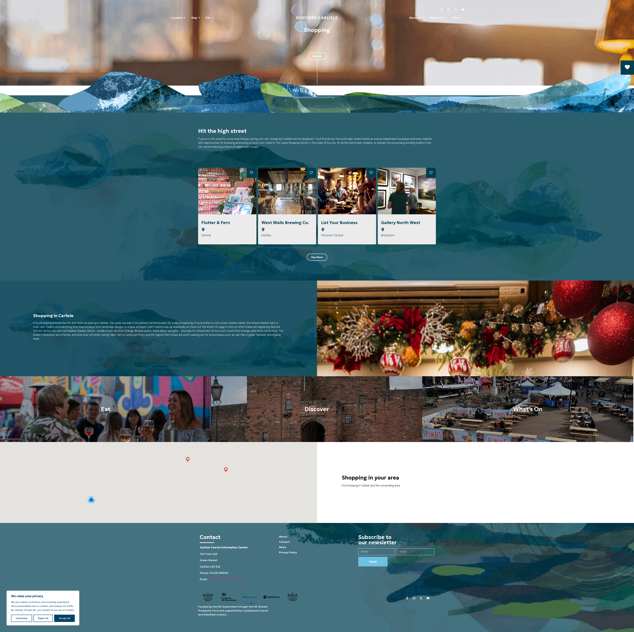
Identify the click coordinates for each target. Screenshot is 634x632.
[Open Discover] (423, 18)
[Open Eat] (212, 18)
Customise (21, 618)
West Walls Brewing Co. (225, 222)
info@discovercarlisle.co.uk (225, 579)
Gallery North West (340, 222)
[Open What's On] (445, 18)
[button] (251, 173)
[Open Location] (184, 18)
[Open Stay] (199, 18)
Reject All (43, 618)
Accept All (64, 618)
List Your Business (279, 222)
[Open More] (461, 18)
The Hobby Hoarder (401, 222)
